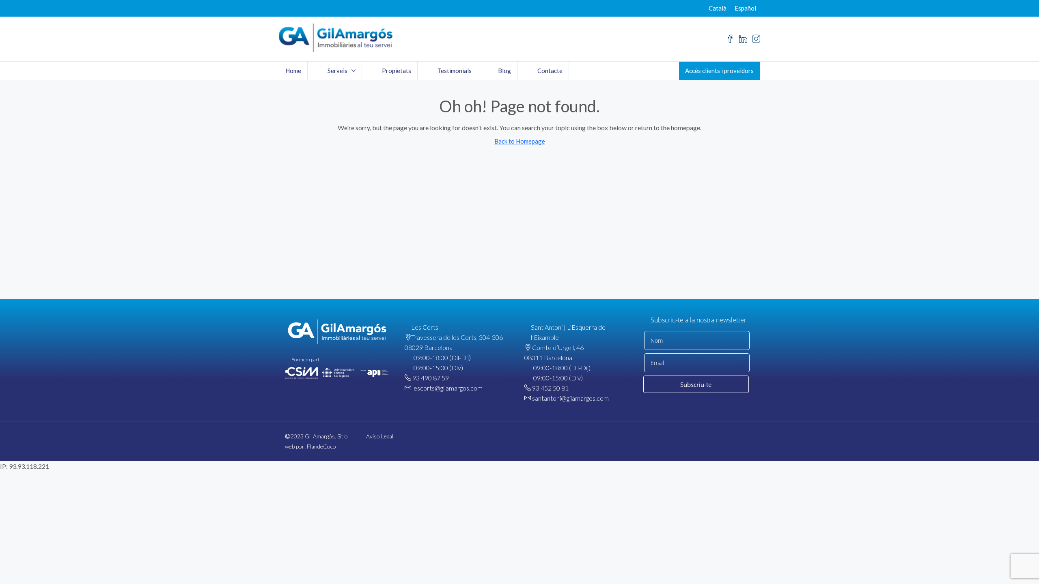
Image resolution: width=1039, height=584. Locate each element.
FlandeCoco (321, 446)
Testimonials (455, 70)
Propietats (396, 70)
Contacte (550, 70)
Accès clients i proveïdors (719, 70)
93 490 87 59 (430, 378)
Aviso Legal (379, 436)
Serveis (337, 70)
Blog (504, 70)
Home (293, 70)
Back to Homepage (519, 141)
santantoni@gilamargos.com (570, 398)
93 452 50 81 (550, 388)
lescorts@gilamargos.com (447, 388)
